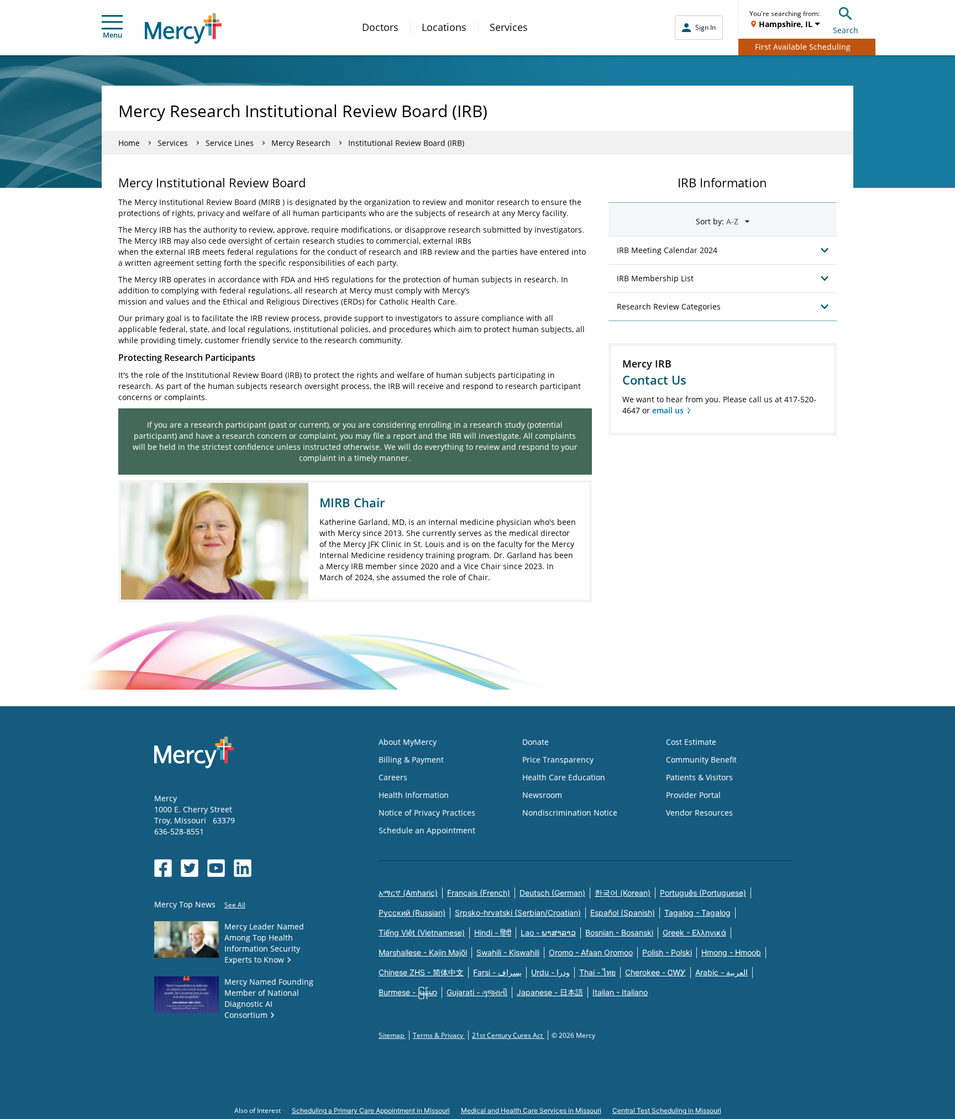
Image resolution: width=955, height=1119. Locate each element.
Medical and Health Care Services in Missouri (531, 1110)
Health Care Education (563, 777)
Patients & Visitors (699, 777)
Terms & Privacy (439, 1035)
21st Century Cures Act (508, 1035)
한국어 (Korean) (622, 892)
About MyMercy (408, 742)
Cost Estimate (691, 742)
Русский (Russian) (412, 912)
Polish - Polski (667, 952)
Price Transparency (558, 759)
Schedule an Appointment (427, 830)
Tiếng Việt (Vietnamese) (422, 932)
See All (234, 905)
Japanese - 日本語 (550, 992)
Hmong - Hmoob (731, 952)
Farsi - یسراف (497, 972)
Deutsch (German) (552, 892)
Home (129, 143)
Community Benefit (701, 759)
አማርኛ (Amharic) (408, 892)
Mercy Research (300, 143)
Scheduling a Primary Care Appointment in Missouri (371, 1110)
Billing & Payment (411, 759)
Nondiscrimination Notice (569, 812)
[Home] (183, 28)
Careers (393, 777)
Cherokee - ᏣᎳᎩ (655, 972)
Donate (535, 742)
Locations (444, 27)
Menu (112, 35)
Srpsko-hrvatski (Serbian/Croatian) (518, 912)
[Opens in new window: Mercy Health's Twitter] (189, 868)
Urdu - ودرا (550, 972)
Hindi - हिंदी (492, 932)
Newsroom (542, 795)
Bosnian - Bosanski (619, 932)
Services (509, 27)
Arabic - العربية (721, 972)
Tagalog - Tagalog (697, 912)
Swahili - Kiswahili (507, 952)
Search (845, 30)
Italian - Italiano (620, 992)
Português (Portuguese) (703, 892)
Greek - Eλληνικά (694, 932)
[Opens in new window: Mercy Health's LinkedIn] (242, 868)
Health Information (414, 795)
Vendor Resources (699, 812)
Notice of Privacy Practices (427, 812)
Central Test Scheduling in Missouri (666, 1110)
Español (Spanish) (622, 912)
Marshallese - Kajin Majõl (423, 952)
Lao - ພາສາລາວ (548, 932)
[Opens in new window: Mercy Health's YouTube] (216, 868)
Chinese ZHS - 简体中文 (421, 972)
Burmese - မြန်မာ (408, 992)
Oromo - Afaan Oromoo (591, 952)
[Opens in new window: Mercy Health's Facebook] (163, 868)
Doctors (380, 27)
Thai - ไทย (597, 972)
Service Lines (230, 143)
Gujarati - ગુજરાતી (477, 992)
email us (668, 410)
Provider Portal (693, 795)
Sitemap (392, 1035)
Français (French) (478, 892)
